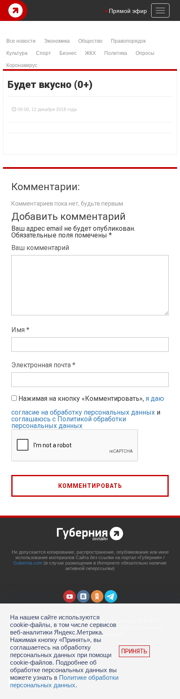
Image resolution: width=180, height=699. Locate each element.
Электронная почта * (43, 365)
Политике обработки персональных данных (64, 681)
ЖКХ (90, 52)
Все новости (21, 40)
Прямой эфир (128, 10)
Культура (17, 52)
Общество (90, 40)
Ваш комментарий (40, 248)
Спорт (43, 52)
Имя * (20, 330)
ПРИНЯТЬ (134, 651)
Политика (115, 52)
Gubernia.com (27, 562)
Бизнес (68, 52)
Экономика (57, 40)
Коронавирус (21, 64)
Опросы (145, 52)
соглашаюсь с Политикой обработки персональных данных (68, 422)
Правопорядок (128, 40)
